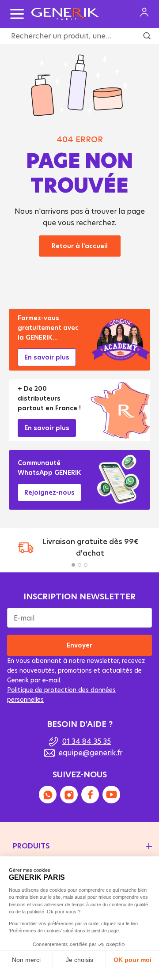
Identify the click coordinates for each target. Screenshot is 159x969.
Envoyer (79, 645)
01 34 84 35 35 (86, 741)
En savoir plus (46, 357)
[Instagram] (69, 794)
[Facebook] (90, 794)
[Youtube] (111, 794)
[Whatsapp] (48, 794)
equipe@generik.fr (90, 752)
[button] (73, 565)
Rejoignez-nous (49, 492)
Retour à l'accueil (80, 246)
